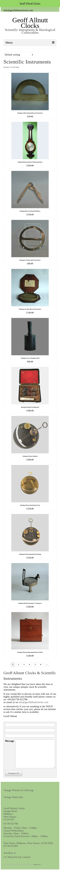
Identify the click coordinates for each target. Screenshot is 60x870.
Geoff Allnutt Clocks (30, 22)
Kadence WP (37, 864)
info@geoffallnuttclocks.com (18, 10)
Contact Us (13, 773)
